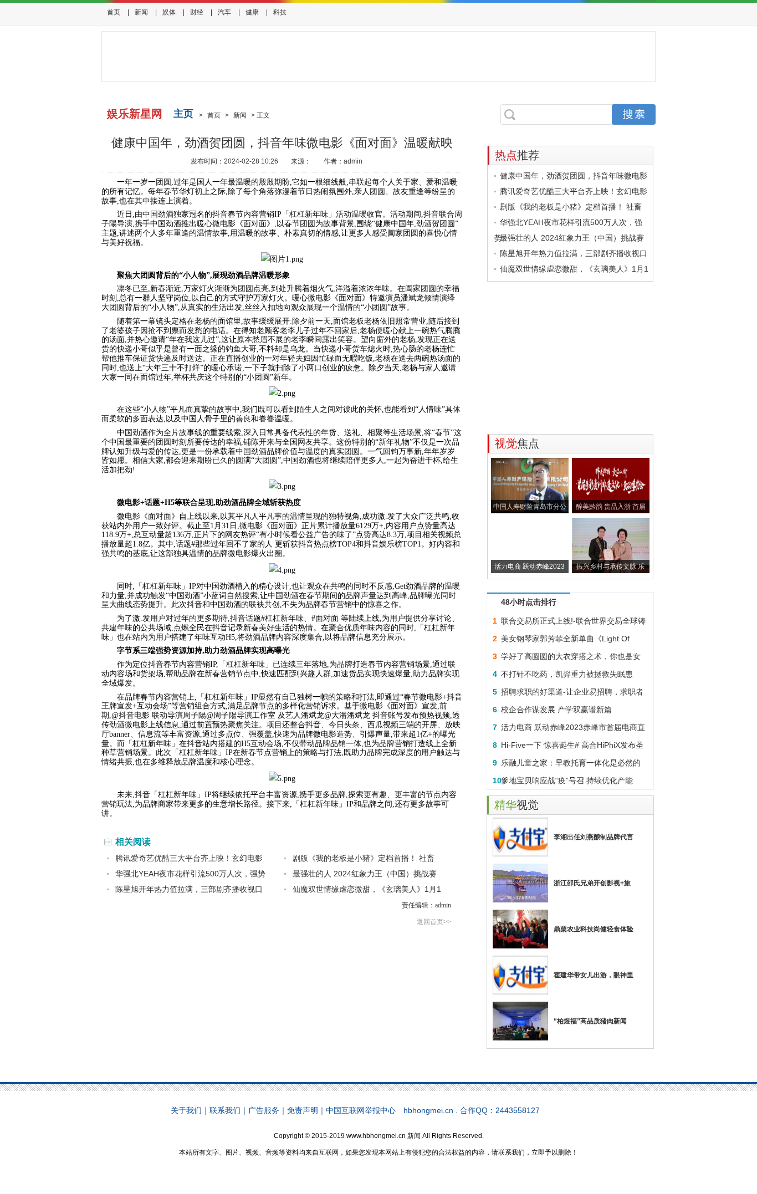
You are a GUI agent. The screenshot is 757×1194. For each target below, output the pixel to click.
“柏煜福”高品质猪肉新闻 (590, 1021)
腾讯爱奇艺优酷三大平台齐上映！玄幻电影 (189, 858)
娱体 (169, 12)
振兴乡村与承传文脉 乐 (610, 566)
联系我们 (225, 1110)
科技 (280, 12)
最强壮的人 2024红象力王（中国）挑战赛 (365, 873)
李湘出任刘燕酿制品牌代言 (593, 837)
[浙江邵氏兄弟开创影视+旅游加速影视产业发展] (520, 883)
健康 (252, 12)
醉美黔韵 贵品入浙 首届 (611, 507)
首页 (113, 12)
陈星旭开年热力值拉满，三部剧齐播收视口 (189, 889)
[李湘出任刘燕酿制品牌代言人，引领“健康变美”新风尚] (520, 837)
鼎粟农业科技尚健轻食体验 (593, 929)
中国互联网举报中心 (361, 1110)
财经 (196, 12)
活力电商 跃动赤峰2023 (529, 566)
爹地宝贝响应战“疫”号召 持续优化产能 (567, 780)
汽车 (224, 12)
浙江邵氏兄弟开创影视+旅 (592, 883)
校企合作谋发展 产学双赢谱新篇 (556, 709)
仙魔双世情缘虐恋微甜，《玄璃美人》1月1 (367, 889)
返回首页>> (434, 922)
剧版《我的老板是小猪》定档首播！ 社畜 (363, 858)
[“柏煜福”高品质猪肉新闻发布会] (520, 1021)
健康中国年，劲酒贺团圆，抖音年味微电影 (573, 175)
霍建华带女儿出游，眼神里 (593, 975)
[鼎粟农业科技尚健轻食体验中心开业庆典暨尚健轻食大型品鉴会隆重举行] (520, 929)
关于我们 (186, 1110)
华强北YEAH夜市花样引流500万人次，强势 (190, 873)
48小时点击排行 (528, 602)
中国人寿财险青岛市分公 (529, 507)
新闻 (141, 12)
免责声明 (302, 1110)
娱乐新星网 (134, 114)
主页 (183, 113)
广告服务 (263, 1110)
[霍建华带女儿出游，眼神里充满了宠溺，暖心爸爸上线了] (520, 975)
